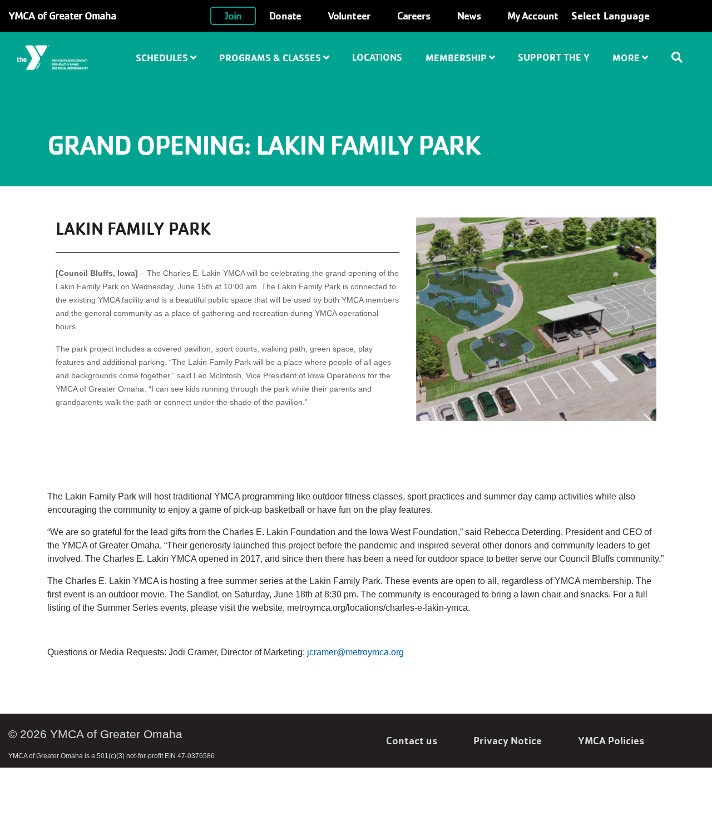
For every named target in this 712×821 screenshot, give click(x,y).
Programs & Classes (271, 57)
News (469, 15)
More (627, 57)
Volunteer (349, 15)
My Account (532, 15)
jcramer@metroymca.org (355, 652)
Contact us (411, 740)
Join (233, 15)
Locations (377, 57)
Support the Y (554, 57)
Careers (414, 15)
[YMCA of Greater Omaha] (66, 58)
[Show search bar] (681, 57)
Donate (285, 15)
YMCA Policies (611, 740)
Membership (457, 57)
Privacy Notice (507, 740)
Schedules (163, 57)
